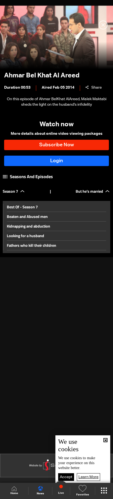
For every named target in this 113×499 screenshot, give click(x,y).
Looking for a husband (25, 235)
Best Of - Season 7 (22, 207)
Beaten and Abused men (27, 216)
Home (14, 493)
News (40, 493)
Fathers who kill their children (31, 245)
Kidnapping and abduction (28, 226)
